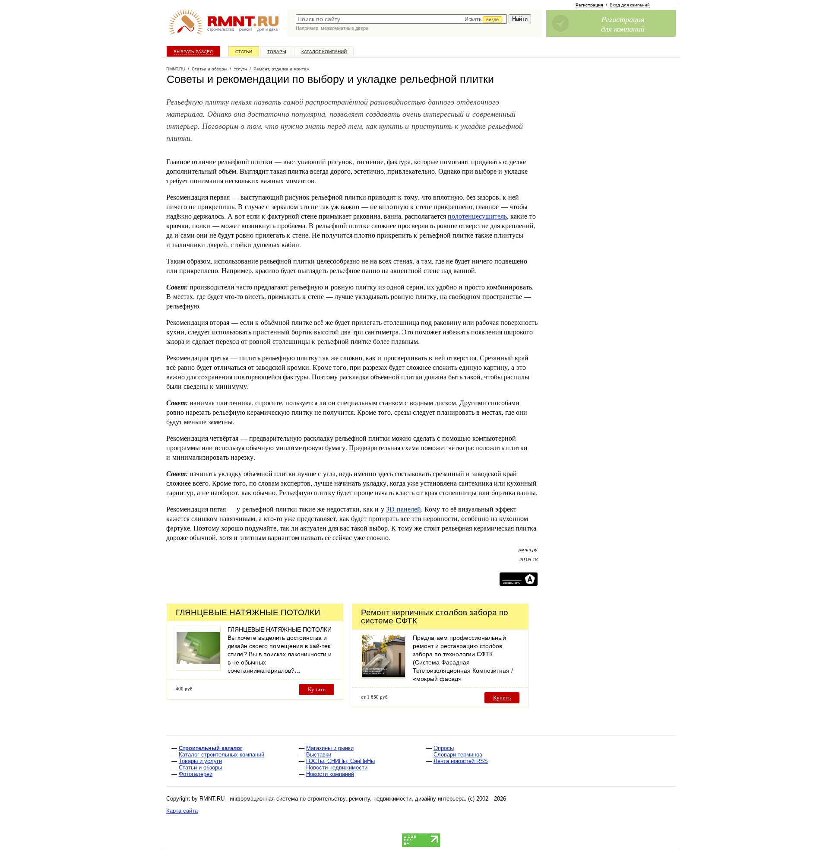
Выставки (318, 754)
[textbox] (401, 19)
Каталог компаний (324, 51)
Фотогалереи (195, 774)
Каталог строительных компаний (221, 754)
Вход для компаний (630, 5)
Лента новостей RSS (460, 761)
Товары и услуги (200, 761)
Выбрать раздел (193, 51)
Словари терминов (457, 754)
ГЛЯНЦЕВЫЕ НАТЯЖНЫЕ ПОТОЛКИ (248, 612)
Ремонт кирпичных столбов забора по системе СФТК (434, 616)
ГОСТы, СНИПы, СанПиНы (340, 761)
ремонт (245, 29)
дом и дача (267, 29)
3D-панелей (403, 508)
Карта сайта (182, 810)
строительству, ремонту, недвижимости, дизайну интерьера (386, 798)
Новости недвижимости (336, 767)
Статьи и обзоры (200, 767)
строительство (220, 29)
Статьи (243, 51)
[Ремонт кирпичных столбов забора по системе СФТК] (383, 676)
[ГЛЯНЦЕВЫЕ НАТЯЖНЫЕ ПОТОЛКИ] (198, 668)
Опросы (443, 748)
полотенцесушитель (477, 215)
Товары (276, 51)
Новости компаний (330, 774)
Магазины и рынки (330, 748)
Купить (317, 689)
